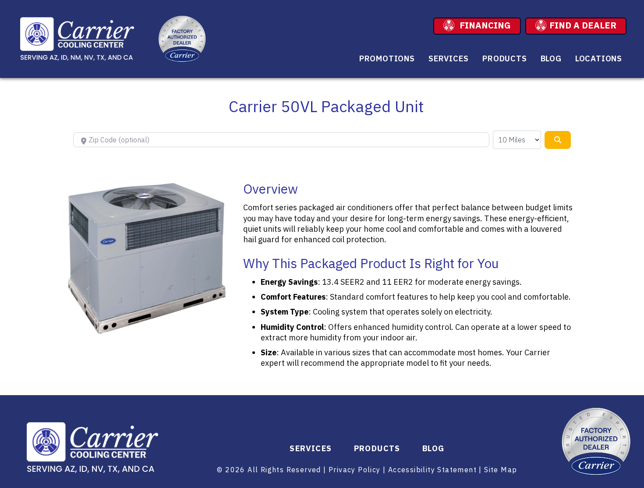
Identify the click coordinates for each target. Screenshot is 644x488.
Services (448, 58)
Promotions (387, 58)
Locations (598, 58)
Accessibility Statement (432, 469)
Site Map (500, 469)
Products (504, 58)
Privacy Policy (355, 469)
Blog (551, 58)
